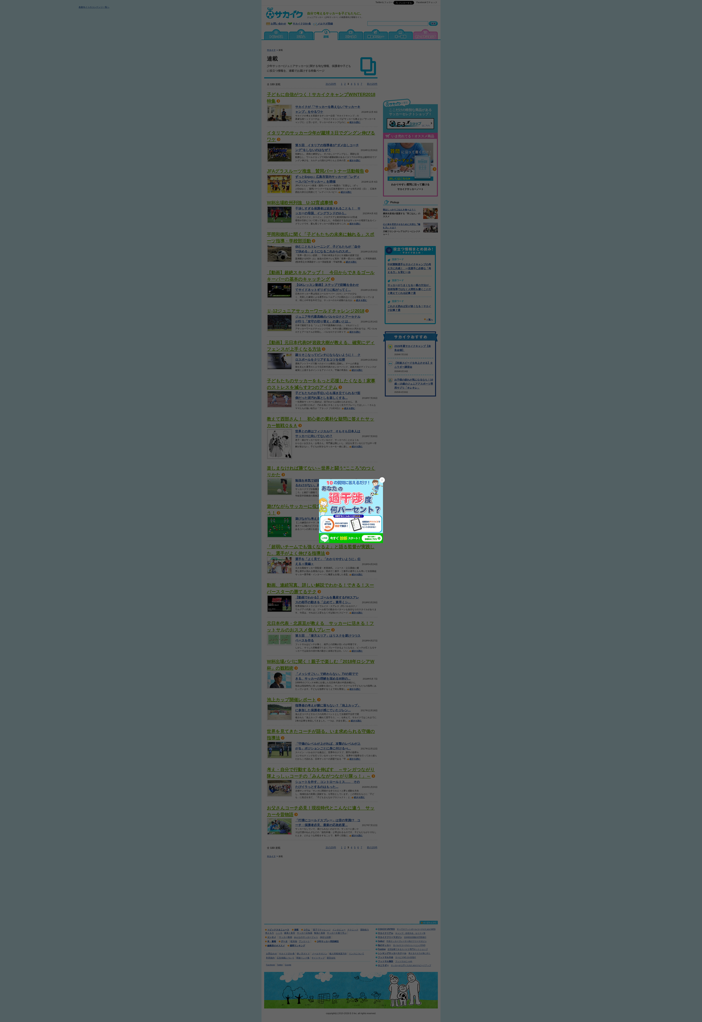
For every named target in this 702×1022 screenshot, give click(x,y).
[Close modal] (382, 480)
